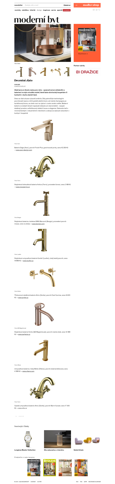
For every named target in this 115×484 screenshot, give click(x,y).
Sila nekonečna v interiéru (54, 450)
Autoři (39, 481)
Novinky (18, 10)
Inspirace (46, 10)
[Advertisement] (35, 412)
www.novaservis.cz (23, 187)
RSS (77, 481)
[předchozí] (16, 71)
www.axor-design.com (24, 150)
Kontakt (33, 481)
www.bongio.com (38, 224)
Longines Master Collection (24, 450)
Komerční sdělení (19, 86)
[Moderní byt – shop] (87, 10)
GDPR (85, 481)
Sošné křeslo (78, 450)
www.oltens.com (28, 371)
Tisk (81, 481)
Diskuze (20, 416)
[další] (69, 71)
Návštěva (25, 10)
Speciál (59, 10)
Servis (53, 10)
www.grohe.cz (23, 297)
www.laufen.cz (28, 261)
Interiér (33, 10)
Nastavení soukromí (94, 481)
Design (39, 10)
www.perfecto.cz (24, 334)
